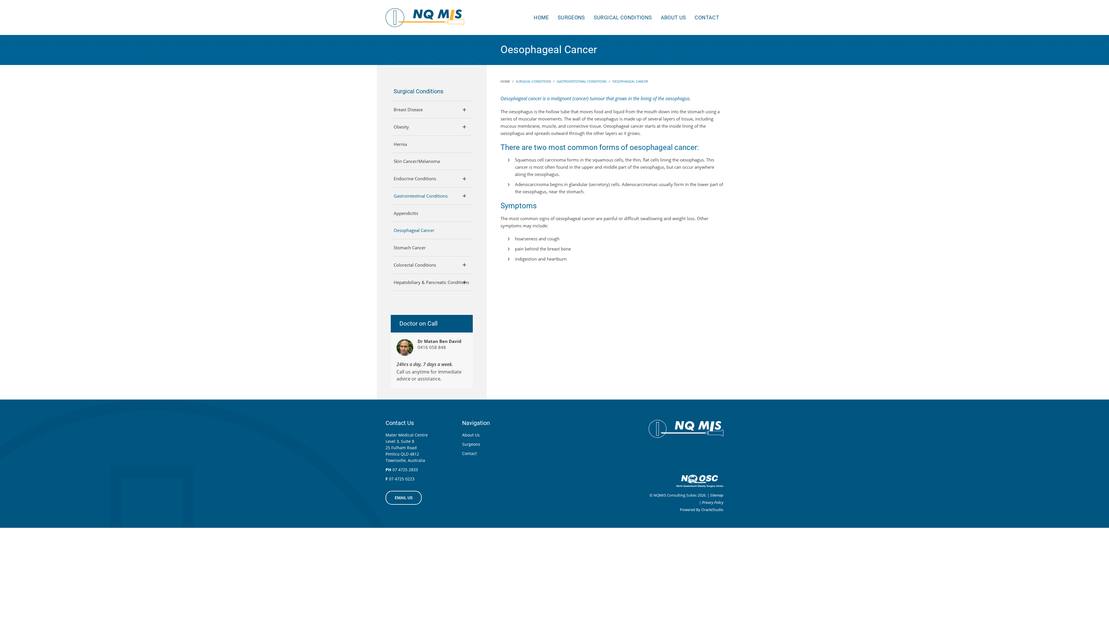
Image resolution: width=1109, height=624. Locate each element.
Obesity (401, 127)
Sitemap (716, 495)
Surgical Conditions (623, 17)
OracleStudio (712, 509)
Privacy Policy (712, 502)
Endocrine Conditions (415, 178)
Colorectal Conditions (415, 265)
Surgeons (571, 17)
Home (541, 17)
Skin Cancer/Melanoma (417, 161)
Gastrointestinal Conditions (421, 196)
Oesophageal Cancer (414, 230)
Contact (707, 17)
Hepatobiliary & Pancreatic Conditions (431, 282)
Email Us (403, 497)
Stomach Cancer (410, 247)
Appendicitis (406, 213)
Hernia (400, 144)
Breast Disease (408, 109)
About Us (673, 17)
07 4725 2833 (405, 469)
